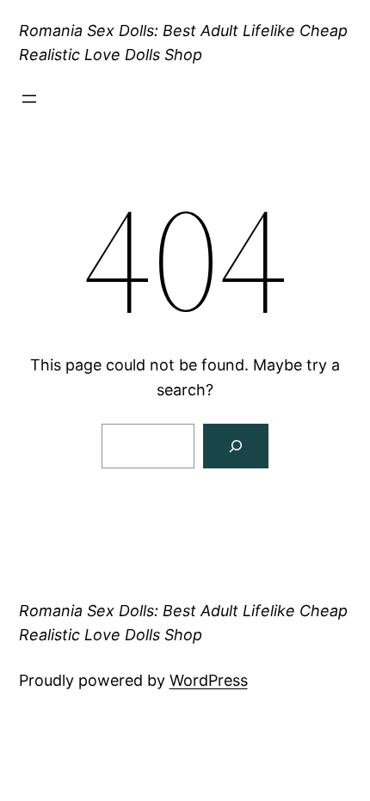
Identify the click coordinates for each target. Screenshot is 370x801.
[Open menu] (29, 99)
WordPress (209, 680)
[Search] (235, 446)
